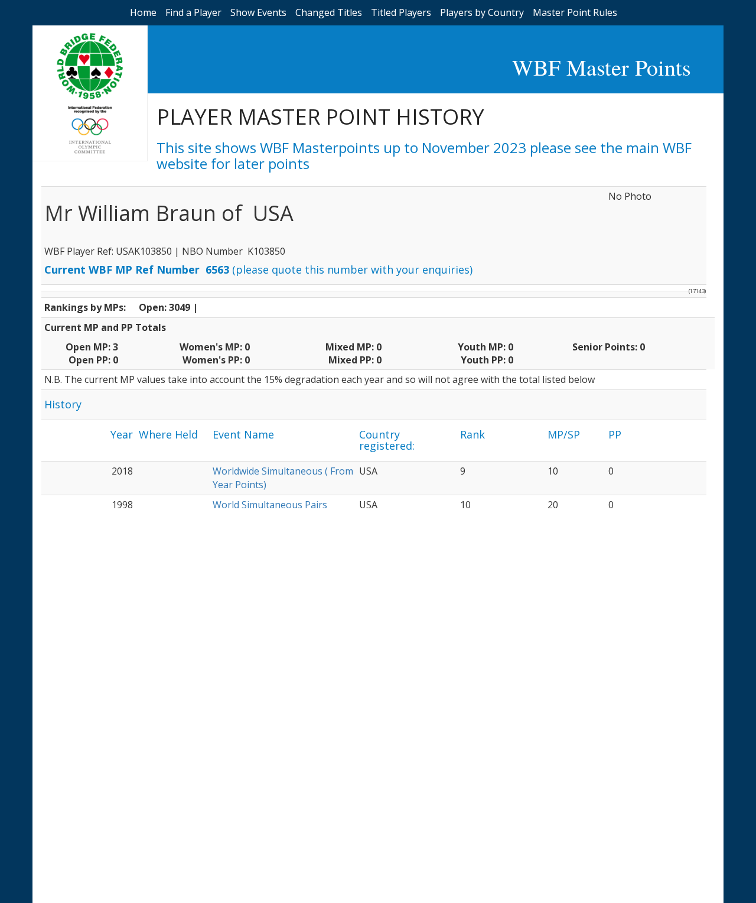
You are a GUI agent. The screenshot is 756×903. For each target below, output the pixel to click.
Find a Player (193, 12)
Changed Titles (328, 12)
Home (143, 12)
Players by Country (482, 12)
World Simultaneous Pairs (270, 504)
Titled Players (401, 12)
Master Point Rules (575, 12)
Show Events (258, 12)
